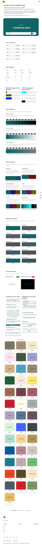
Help (4, 529)
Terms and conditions (7, 540)
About (4, 526)
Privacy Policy (15, 540)
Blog (4, 531)
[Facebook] (40, 195)
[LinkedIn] (4, 537)
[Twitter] (40, 193)
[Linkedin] (40, 197)
